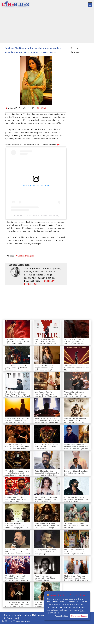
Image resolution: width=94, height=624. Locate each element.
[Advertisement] (47, 26)
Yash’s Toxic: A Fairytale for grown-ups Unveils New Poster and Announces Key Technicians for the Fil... (47, 421)
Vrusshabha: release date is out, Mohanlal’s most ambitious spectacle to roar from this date (17, 474)
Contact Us (43, 615)
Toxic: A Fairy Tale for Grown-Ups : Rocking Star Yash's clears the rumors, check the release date (17, 448)
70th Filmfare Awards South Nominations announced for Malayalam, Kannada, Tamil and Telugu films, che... (76, 370)
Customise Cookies (79, 616)
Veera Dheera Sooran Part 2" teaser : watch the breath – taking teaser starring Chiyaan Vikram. (17, 605)
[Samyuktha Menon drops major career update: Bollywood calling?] (47, 355)
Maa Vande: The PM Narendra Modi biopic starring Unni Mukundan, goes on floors (46, 395)
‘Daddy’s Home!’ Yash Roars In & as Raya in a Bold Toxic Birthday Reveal (17, 394)
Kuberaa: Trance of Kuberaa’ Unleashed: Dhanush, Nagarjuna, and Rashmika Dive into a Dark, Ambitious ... (17, 528)
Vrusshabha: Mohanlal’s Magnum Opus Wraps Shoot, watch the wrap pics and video (17, 579)
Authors (8, 615)
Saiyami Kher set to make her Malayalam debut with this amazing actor (46, 499)
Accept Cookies (61, 616)
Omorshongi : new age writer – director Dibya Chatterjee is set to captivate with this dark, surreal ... (45, 580)
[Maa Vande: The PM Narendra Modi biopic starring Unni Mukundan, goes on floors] (47, 381)
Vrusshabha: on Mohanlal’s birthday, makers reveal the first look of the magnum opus (47, 527)
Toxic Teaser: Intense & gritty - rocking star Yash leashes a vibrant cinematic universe (17, 369)
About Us (29, 615)
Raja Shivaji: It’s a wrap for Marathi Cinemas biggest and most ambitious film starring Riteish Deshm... (17, 421)
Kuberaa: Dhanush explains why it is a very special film (76, 473)
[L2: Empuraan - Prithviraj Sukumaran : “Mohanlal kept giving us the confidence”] (47, 539)
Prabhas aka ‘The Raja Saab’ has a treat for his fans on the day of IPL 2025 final (15, 500)
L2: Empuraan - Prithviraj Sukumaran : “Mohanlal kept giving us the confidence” (46, 553)
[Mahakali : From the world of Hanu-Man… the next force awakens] (47, 434)
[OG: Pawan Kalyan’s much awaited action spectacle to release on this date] (76, 486)
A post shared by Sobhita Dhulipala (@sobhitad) (36, 216)
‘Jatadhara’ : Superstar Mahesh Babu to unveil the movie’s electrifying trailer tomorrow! (76, 448)
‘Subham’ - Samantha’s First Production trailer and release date (76, 526)
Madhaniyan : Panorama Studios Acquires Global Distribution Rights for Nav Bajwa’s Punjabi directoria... (76, 580)
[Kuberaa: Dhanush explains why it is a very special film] (76, 460)
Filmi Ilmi (41, 108)
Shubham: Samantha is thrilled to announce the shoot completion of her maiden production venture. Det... (76, 554)
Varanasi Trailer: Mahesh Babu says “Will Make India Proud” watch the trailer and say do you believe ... (75, 422)
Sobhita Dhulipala (26, 256)
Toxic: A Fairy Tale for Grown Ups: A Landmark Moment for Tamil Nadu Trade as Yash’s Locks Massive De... (46, 343)
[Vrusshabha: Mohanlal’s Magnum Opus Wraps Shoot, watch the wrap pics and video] (17, 565)
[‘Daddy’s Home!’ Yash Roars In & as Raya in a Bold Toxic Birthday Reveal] (17, 381)
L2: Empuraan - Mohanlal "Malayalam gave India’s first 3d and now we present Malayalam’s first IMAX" (17, 553)
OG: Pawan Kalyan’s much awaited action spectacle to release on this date (76, 499)
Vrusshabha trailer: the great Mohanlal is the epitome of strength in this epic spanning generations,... (75, 396)
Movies (18, 615)
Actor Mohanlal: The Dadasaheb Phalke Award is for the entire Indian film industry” (47, 474)
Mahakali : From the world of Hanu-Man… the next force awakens (46, 447)
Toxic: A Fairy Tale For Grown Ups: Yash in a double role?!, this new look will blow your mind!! (76, 342)
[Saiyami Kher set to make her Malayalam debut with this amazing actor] (47, 486)
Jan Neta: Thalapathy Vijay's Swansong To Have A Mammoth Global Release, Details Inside (17, 342)
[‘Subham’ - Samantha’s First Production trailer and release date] (76, 513)
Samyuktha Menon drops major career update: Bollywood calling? (46, 368)
